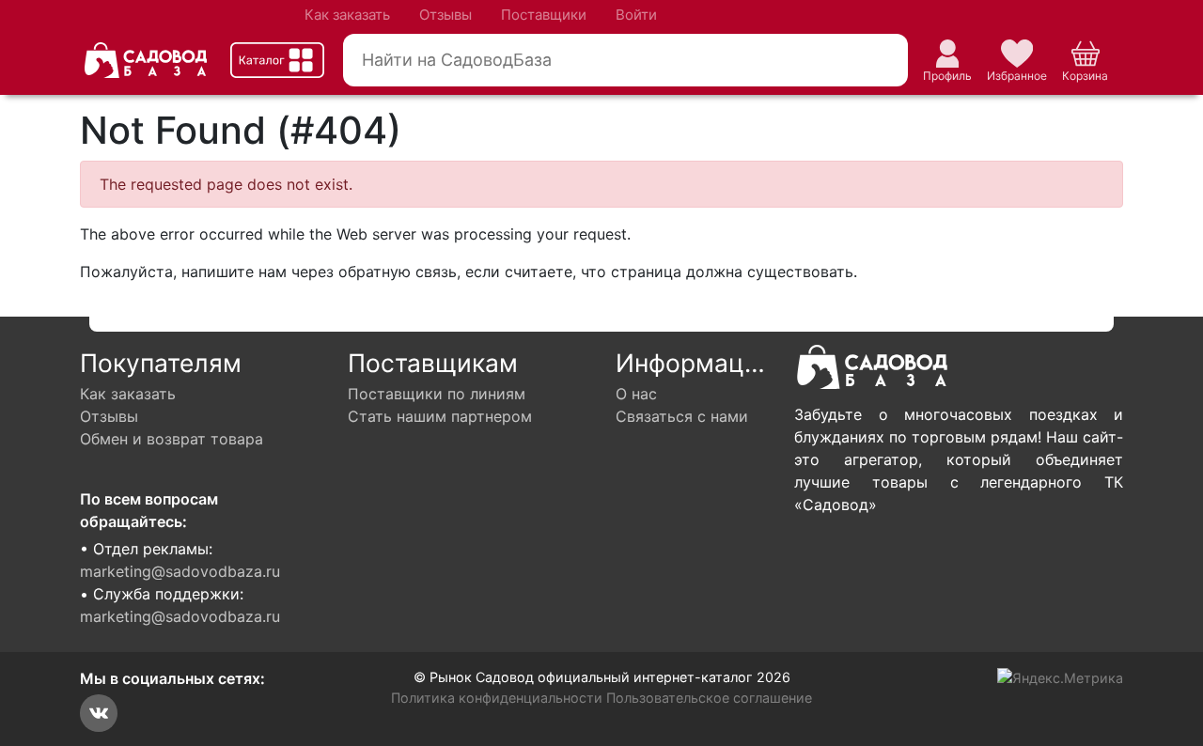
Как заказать (347, 15)
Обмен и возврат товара (171, 438)
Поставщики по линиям (436, 393)
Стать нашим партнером (440, 416)
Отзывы (445, 15)
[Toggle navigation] (277, 60)
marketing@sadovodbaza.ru (180, 571)
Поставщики (543, 15)
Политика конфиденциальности (496, 698)
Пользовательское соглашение (709, 698)
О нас (636, 393)
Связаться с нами (682, 416)
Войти (636, 15)
